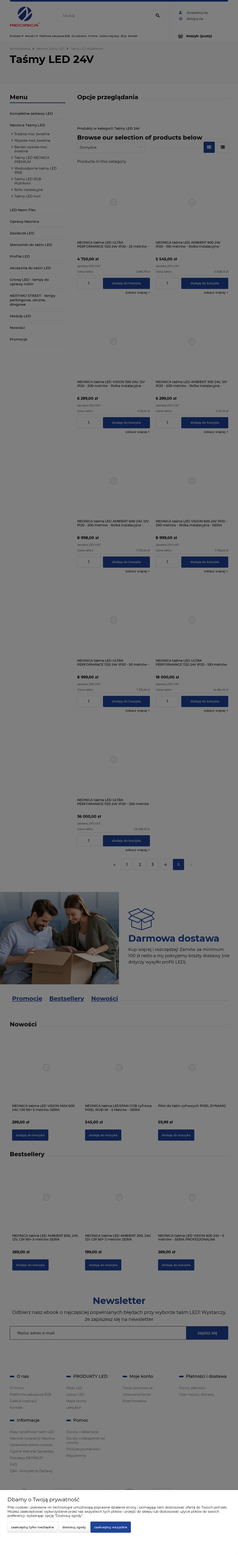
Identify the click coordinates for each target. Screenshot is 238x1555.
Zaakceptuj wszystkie (110, 1527)
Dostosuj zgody (74, 1527)
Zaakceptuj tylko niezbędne (32, 1527)
